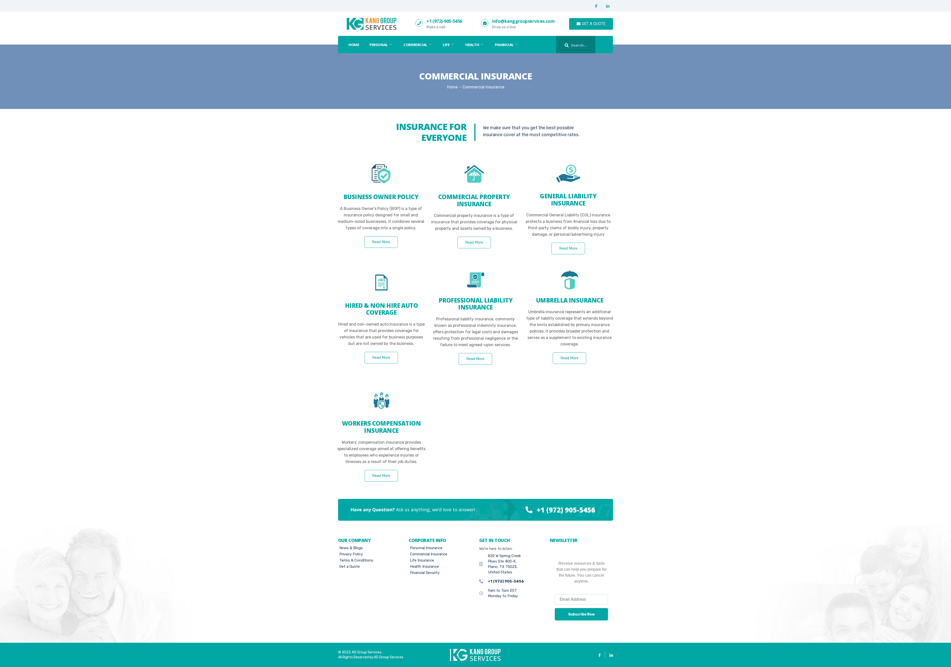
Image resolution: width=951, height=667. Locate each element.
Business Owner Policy (381, 197)
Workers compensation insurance (381, 427)
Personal (379, 44)
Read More (381, 242)
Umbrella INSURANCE (569, 300)
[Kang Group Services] (371, 23)
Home (353, 44)
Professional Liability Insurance (475, 303)
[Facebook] (596, 6)
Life (446, 44)
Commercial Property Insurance (474, 200)
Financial (504, 44)
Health (472, 44)
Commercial (415, 44)
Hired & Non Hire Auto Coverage (381, 309)
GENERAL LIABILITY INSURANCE (568, 199)
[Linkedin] (608, 6)
